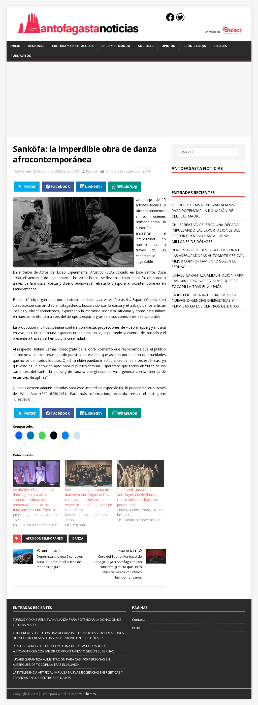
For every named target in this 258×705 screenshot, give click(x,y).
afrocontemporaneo (44, 538)
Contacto (139, 619)
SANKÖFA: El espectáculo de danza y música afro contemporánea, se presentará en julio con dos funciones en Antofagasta (36, 499)
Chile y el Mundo (115, 46)
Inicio (15, 46)
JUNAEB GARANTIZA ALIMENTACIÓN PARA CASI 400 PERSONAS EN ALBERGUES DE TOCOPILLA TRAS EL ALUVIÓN (207, 281)
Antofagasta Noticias (197, 168)
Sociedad (146, 46)
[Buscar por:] (208, 151)
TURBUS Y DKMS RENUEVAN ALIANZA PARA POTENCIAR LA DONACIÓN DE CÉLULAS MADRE (204, 210)
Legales (220, 46)
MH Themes (87, 694)
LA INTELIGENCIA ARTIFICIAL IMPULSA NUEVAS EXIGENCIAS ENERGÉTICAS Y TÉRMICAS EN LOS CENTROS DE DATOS (205, 300)
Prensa (91, 171)
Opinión (169, 46)
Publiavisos (21, 56)
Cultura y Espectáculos (72, 46)
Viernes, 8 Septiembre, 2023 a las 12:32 (49, 171)
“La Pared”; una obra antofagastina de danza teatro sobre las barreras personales (137, 497)
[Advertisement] (129, 99)
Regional (36, 46)
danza (77, 538)
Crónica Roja (194, 46)
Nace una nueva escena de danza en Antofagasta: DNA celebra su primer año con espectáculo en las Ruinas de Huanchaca (88, 499)
